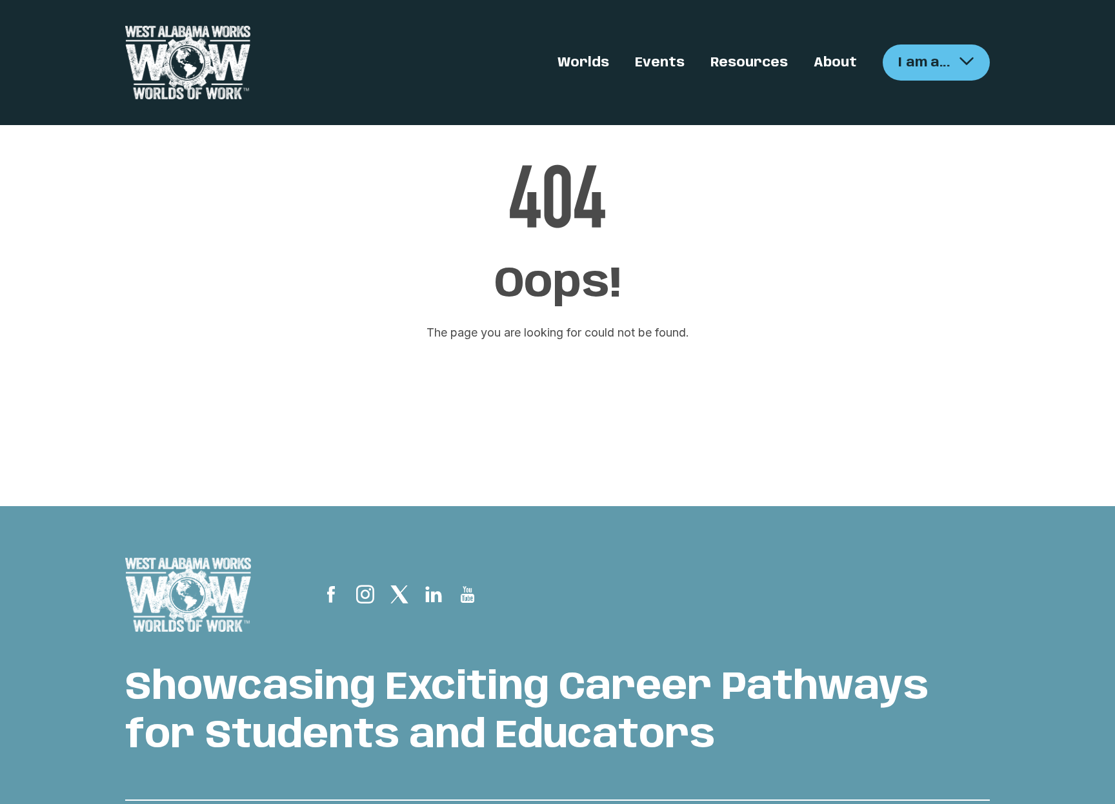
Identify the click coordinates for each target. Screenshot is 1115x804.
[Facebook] (331, 597)
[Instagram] (365, 597)
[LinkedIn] (434, 597)
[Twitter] (399, 597)
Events (660, 63)
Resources (749, 63)
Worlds (583, 63)
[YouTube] (468, 597)
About (835, 63)
